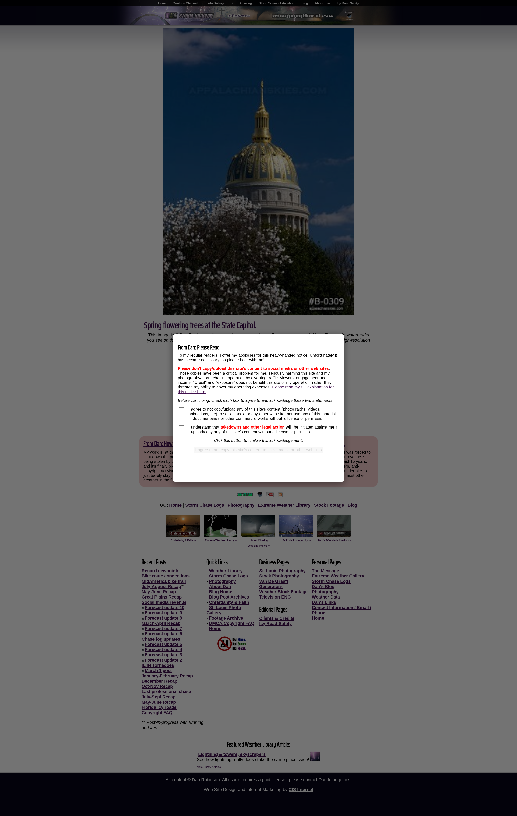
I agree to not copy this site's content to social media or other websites (258, 450)
